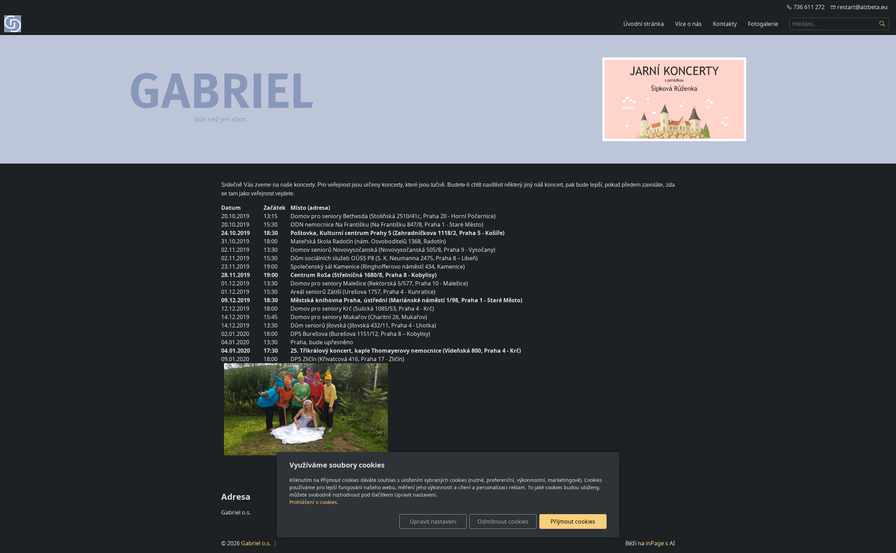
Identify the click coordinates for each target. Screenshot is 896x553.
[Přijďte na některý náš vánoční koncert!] (674, 99)
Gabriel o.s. (256, 543)
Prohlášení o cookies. (313, 502)
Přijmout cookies (573, 521)
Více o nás (688, 24)
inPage (655, 543)
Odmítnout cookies (502, 521)
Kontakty (725, 24)
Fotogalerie (763, 24)
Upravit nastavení (433, 521)
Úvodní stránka (643, 24)
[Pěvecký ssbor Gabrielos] (12, 23)
